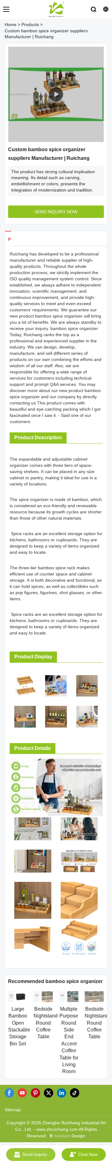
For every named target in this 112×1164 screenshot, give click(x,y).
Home (10, 24)
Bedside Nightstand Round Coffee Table (46, 1023)
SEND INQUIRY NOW (56, 211)
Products (30, 24)
